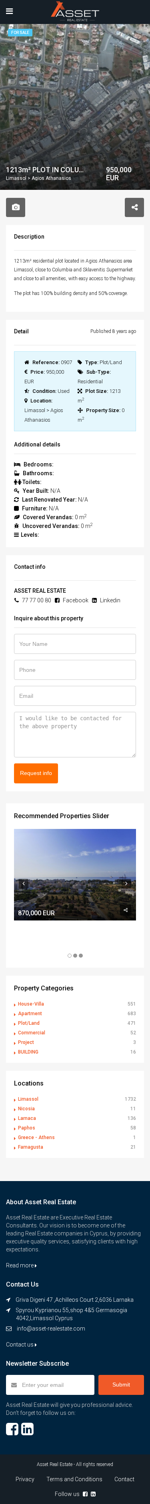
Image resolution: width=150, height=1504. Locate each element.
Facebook (75, 600)
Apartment (30, 1013)
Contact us (20, 1344)
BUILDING (28, 1052)
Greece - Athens (36, 1137)
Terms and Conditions (74, 1479)
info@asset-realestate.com (51, 1328)
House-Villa (31, 1004)
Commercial (31, 1033)
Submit (121, 1384)
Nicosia (26, 1109)
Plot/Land (29, 1023)
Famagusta (30, 1147)
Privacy (25, 1479)
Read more (20, 1265)
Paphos (26, 1128)
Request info (36, 773)
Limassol (28, 1099)
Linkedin (109, 600)
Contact (124, 1479)
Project (26, 1042)
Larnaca (27, 1118)
